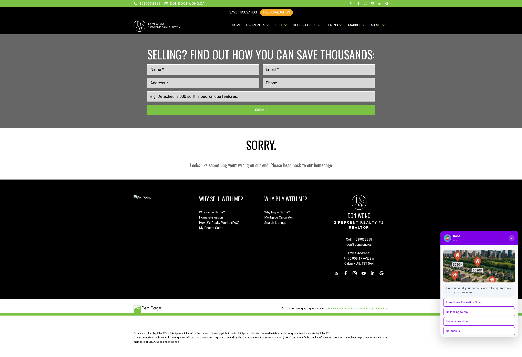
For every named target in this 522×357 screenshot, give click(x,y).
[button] (147, 4)
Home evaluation (211, 217)
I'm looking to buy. (457, 311)
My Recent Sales (211, 228)
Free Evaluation (276, 12)
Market (354, 25)
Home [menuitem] (236, 25)
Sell (279, 25)
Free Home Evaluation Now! (464, 302)
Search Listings (275, 223)
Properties (255, 25)
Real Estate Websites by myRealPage (366, 308)
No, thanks (453, 330)
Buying (332, 25)
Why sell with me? (212, 212)
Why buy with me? (277, 212)
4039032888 (150, 4)
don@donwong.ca (187, 4)
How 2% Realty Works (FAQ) (219, 223)
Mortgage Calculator (278, 217)
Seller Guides (304, 25)
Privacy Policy (335, 308)
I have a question (457, 321)
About (376, 25)
